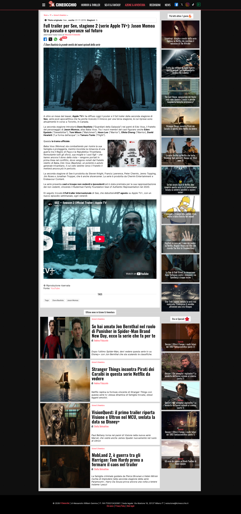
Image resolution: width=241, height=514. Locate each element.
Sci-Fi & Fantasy (112, 5)
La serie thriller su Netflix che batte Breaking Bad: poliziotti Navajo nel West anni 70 (180, 158)
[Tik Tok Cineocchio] (192, 5)
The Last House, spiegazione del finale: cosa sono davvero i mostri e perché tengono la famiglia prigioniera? (180, 99)
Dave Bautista (58, 300)
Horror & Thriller (90, 5)
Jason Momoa (72, 300)
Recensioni (155, 5)
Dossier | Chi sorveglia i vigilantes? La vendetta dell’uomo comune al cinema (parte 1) (180, 405)
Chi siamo (110, 505)
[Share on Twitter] (50, 40)
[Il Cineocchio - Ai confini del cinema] (62, 5)
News (167, 5)
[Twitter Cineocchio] (181, 5)
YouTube (55, 288)
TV (50, 15)
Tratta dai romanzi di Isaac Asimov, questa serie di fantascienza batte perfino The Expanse (180, 70)
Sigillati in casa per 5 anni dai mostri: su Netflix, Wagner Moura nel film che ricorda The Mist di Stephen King (180, 245)
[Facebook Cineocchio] (175, 5)
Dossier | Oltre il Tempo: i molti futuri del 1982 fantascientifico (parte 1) (180, 433)
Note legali (130, 505)
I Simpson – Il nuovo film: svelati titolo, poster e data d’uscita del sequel (180, 215)
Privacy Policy (120, 505)
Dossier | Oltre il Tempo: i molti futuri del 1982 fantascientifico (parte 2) (180, 345)
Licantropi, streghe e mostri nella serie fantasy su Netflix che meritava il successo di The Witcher (181, 41)
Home (46, 15)
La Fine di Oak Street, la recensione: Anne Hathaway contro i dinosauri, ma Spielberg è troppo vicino (180, 275)
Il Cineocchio (64, 503)
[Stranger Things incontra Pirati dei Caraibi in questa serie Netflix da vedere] (65, 381)
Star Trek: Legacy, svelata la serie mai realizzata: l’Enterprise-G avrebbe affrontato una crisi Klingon (180, 304)
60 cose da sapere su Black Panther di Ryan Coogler (180, 462)
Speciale (180, 341)
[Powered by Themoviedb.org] (197, 5)
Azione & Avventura (135, 5)
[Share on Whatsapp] (55, 40)
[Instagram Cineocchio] (186, 5)
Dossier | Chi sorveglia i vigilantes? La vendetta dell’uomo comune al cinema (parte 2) (180, 376)
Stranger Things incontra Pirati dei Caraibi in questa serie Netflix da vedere (180, 127)
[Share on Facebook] (45, 40)
